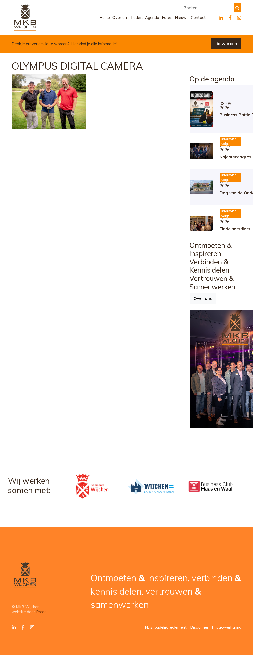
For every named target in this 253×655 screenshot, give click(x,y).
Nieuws (182, 17)
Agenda (152, 17)
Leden (137, 17)
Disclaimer (199, 627)
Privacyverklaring (226, 627)
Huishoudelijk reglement (166, 627)
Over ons (120, 17)
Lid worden (226, 43)
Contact (198, 17)
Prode (41, 611)
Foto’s (167, 17)
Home (104, 17)
